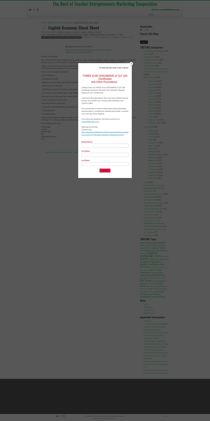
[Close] (131, 63)
